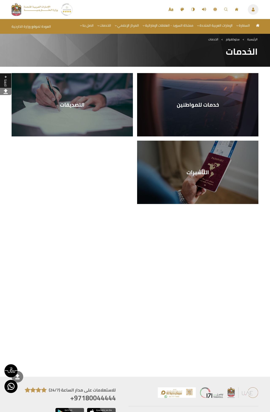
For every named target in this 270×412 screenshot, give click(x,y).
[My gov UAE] (211, 393)
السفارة (244, 25)
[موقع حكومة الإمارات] (243, 393)
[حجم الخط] (171, 9)
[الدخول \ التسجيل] (253, 9)
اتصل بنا (87, 25)
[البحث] (226, 9)
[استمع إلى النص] (204, 9)
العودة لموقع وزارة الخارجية (31, 26)
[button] (11, 370)
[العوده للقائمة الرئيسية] (35, 14)
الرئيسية (252, 39)
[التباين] (193, 9)
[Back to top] (17, 376)
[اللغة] (215, 9)
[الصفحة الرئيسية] (236, 9)
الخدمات (105, 25)
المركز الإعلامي (128, 25)
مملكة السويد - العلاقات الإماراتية (169, 25)
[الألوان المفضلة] (182, 9)
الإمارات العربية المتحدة (216, 25)
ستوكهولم (233, 39)
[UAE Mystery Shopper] (177, 393)
